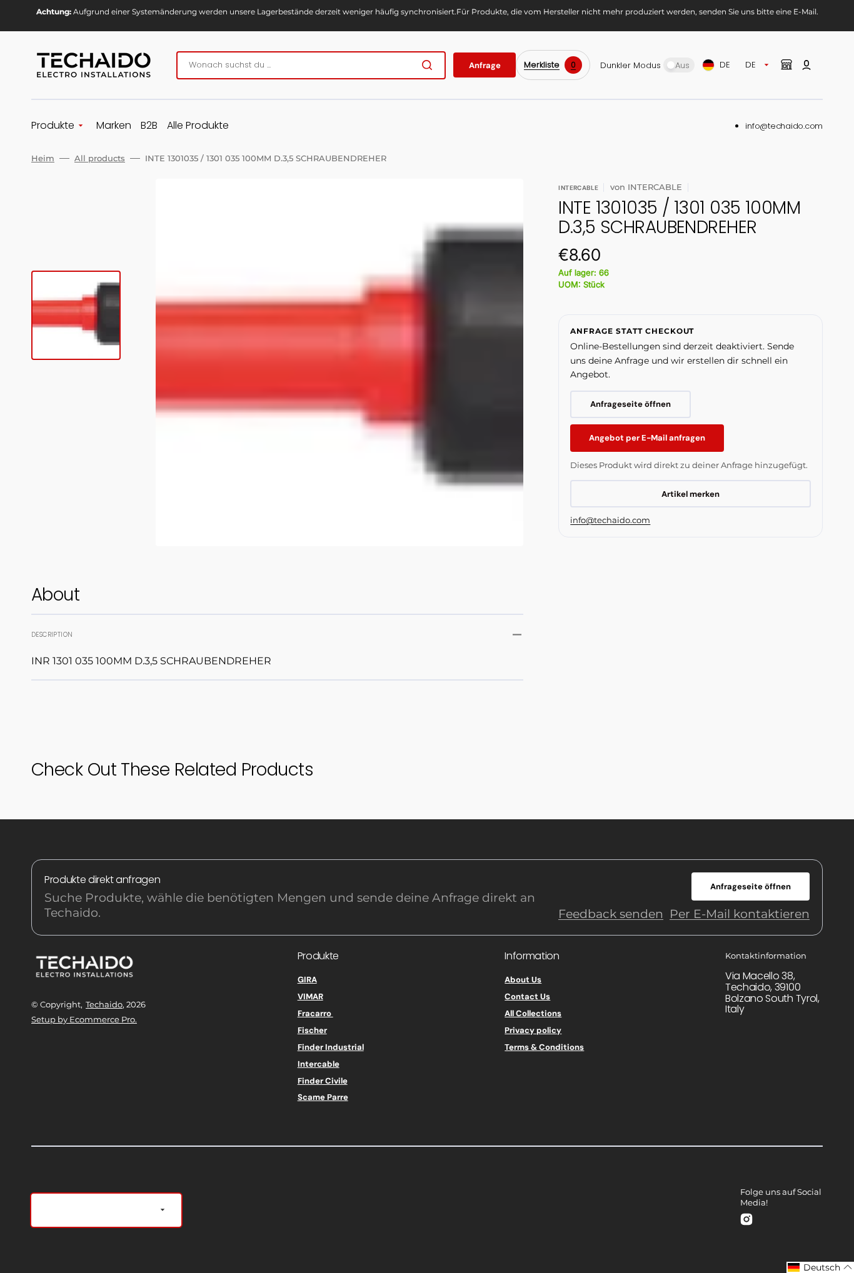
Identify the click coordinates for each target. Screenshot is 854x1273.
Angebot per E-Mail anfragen (647, 437)
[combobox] (311, 65)
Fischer (312, 1030)
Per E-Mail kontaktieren (740, 914)
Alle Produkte (198, 125)
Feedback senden (610, 914)
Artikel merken (690, 494)
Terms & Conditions (544, 1047)
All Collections (533, 1013)
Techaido (104, 1004)
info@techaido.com (784, 126)
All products (99, 158)
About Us (523, 980)
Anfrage (485, 65)
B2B (149, 125)
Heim (42, 158)
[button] (806, 65)
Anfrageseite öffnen (630, 404)
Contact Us (527, 996)
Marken (113, 125)
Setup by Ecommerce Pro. (84, 1019)
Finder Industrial (331, 1047)
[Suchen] (429, 65)
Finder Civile (323, 1081)
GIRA (307, 980)
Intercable (318, 1064)
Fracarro (315, 1013)
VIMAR (310, 996)
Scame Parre (323, 1097)
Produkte (52, 125)
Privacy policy (533, 1030)
